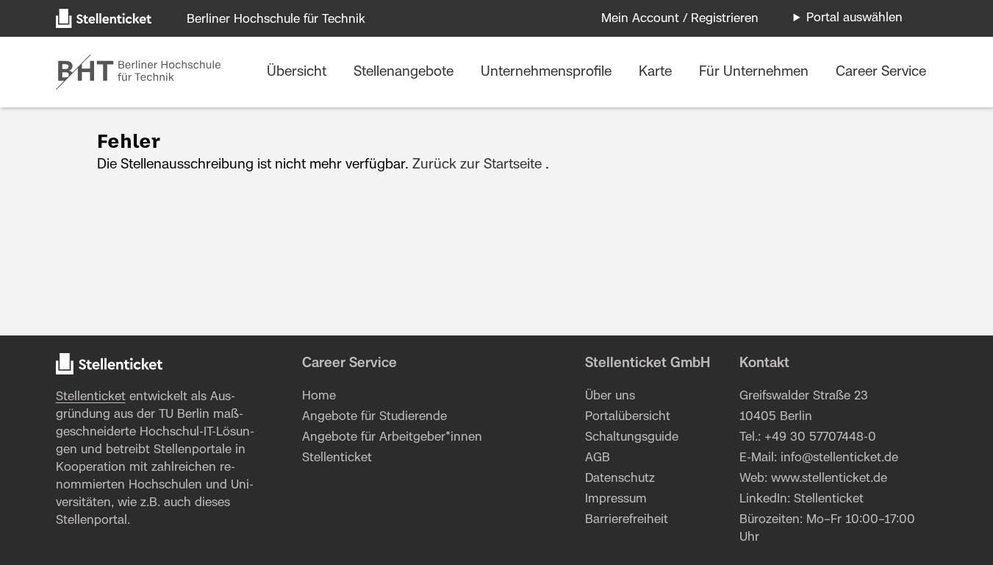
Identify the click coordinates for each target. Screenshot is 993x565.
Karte (657, 72)
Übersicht (298, 72)
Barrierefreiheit (626, 519)
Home (319, 396)
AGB (597, 457)
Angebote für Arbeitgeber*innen (392, 437)
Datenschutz (620, 478)
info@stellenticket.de (839, 457)
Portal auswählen (854, 18)
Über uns (610, 396)
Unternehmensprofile (548, 72)
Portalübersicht (627, 416)
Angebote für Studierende (374, 416)
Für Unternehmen (755, 72)
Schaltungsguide (631, 437)
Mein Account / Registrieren (680, 18)
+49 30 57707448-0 (820, 437)
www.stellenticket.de (829, 478)
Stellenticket (91, 396)
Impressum (616, 499)
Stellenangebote (405, 72)
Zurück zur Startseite (477, 164)
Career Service (881, 72)
